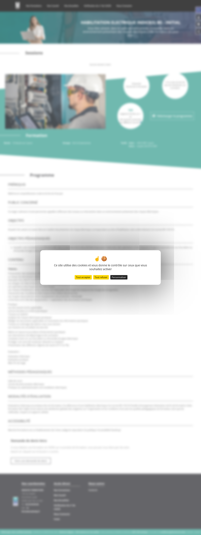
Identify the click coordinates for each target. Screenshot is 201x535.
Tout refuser (101, 277)
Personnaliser (119, 277)
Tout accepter (83, 277)
